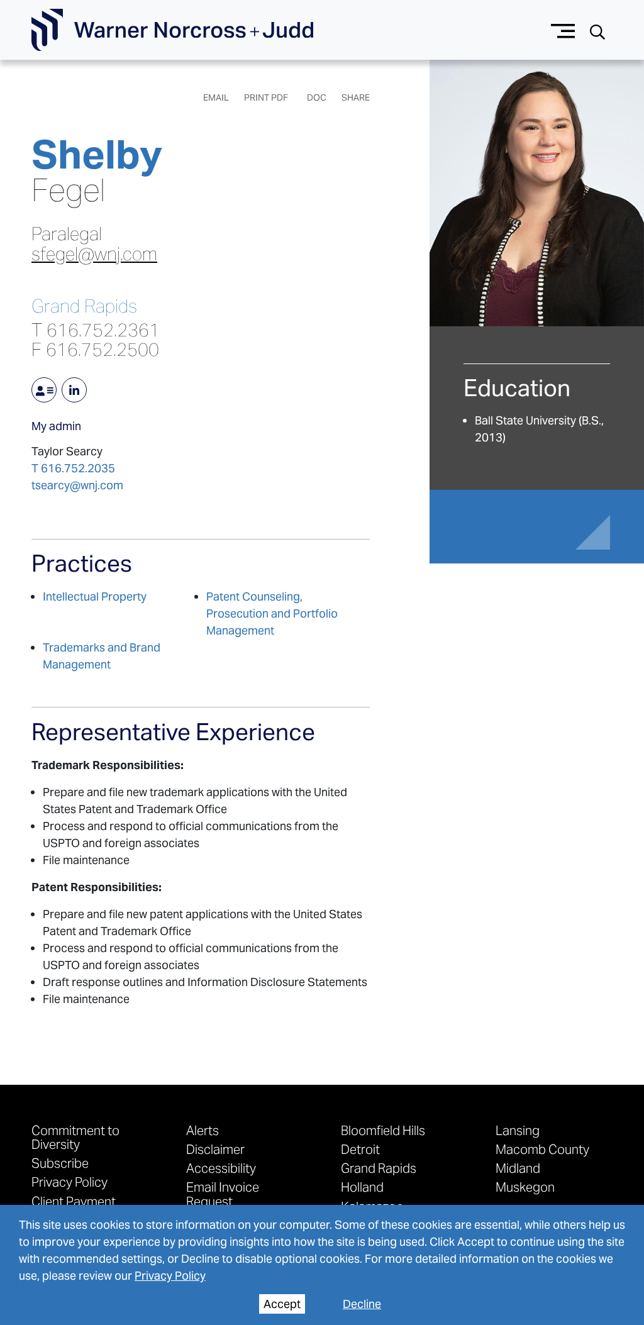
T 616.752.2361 (95, 329)
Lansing (518, 1130)
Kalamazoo (372, 1206)
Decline (362, 1304)
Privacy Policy (170, 1275)
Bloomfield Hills (383, 1130)
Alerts (202, 1130)
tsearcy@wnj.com (77, 485)
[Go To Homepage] (172, 30)
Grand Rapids (84, 306)
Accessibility (221, 1167)
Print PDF (266, 97)
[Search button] (597, 30)
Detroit (360, 1148)
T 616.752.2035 (73, 468)
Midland (518, 1167)
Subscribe (60, 1162)
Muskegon (525, 1186)
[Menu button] (563, 30)
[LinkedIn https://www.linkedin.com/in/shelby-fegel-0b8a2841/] (74, 389)
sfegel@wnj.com (94, 254)
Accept (282, 1304)
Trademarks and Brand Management (101, 656)
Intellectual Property (95, 596)
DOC (316, 97)
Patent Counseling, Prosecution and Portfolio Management (272, 613)
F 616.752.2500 (95, 349)
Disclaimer (215, 1148)
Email (216, 97)
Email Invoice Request (222, 1193)
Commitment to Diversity (75, 1137)
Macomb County (542, 1148)
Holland (362, 1186)
